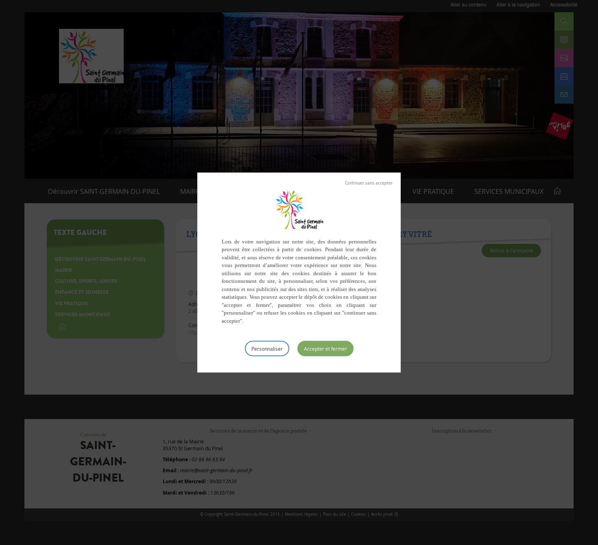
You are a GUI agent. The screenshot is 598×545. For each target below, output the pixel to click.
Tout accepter (325, 348)
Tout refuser (369, 182)
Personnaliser (267, 348)
